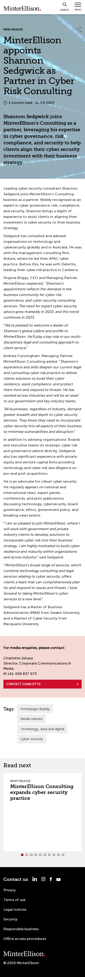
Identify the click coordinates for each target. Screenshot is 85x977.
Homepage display (35, 708)
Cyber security (31, 738)
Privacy (9, 890)
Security (10, 919)
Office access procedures (24, 938)
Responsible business (21, 929)
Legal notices (14, 909)
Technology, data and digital (42, 729)
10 (63, 855)
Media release (31, 718)
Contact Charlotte (23, 684)
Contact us (15, 879)
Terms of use (14, 900)
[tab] (22, 855)
